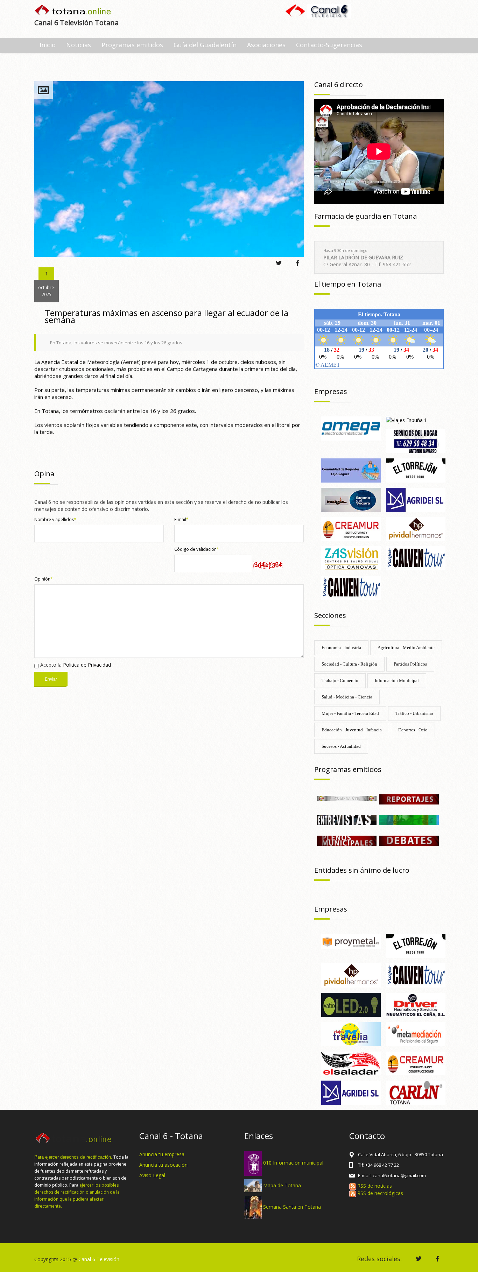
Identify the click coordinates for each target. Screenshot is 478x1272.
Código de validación (196, 549)
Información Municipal (397, 680)
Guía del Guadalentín (205, 45)
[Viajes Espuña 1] (406, 419)
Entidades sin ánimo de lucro (361, 870)
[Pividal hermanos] (415, 528)
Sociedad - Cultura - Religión (349, 664)
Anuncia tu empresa (161, 1154)
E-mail (181, 519)
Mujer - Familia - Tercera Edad (350, 713)
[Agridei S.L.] (415, 499)
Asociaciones (266, 45)
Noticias (78, 45)
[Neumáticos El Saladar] (351, 1063)
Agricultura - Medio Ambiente (406, 647)
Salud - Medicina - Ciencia (347, 697)
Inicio (48, 45)
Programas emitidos (132, 45)
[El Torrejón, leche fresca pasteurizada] (415, 469)
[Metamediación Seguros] (415, 1033)
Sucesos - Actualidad (341, 746)
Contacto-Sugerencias (329, 45)
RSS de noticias (374, 1185)
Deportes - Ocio (413, 729)
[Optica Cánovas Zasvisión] (351, 558)
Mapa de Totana (282, 1185)
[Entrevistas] (347, 819)
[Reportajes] (409, 798)
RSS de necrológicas (379, 1193)
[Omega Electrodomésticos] (351, 427)
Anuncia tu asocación (163, 1164)
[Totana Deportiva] (409, 819)
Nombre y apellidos (55, 519)
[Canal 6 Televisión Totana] (73, 10)
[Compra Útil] (347, 797)
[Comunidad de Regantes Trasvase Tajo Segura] (351, 469)
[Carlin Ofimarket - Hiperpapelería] (415, 1092)
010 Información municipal (293, 1162)
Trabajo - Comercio (340, 680)
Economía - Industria (341, 647)
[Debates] (409, 840)
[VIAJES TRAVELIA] (351, 1033)
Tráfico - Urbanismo (414, 713)
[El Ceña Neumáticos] (415, 1004)
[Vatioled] (351, 1004)
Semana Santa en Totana (292, 1206)
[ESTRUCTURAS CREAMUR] (351, 528)
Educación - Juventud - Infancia (352, 729)
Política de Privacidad (87, 664)
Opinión (43, 579)
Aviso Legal (152, 1175)
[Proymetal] (351, 941)
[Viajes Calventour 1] (415, 558)
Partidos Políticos (410, 664)
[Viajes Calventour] (351, 587)
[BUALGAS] (351, 499)
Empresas (330, 391)
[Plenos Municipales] (347, 840)
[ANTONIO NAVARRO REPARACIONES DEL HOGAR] (415, 440)
